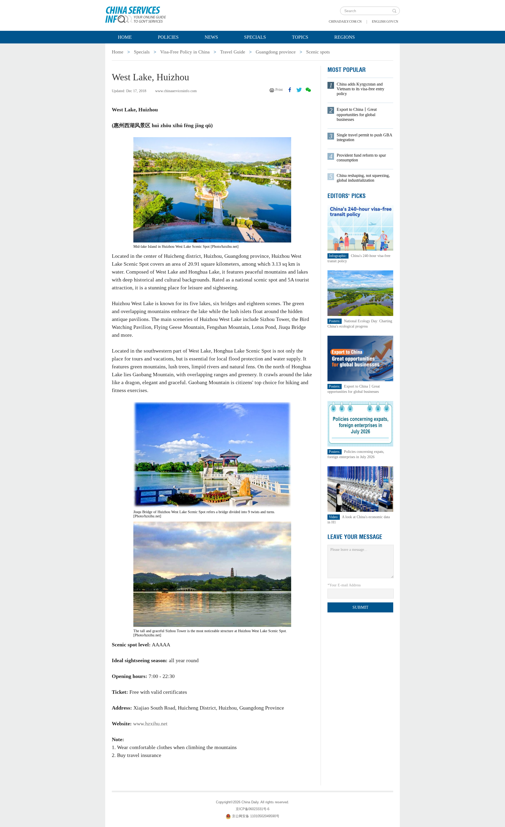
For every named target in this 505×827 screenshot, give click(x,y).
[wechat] (308, 89)
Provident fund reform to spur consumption (361, 157)
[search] (394, 11)
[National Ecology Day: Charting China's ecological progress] (360, 293)
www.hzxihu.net (150, 723)
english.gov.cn (385, 21)
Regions (344, 37)
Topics (300, 37)
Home (125, 37)
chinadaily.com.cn (345, 21)
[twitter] (299, 89)
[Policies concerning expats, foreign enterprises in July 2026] (360, 423)
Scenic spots (318, 52)
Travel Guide (232, 52)
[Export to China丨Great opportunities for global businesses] (360, 358)
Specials (255, 37)
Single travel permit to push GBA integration (364, 137)
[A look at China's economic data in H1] (360, 489)
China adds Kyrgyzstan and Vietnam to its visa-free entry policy (360, 89)
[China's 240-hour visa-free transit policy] (360, 228)
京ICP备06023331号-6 (252, 809)
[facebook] (289, 89)
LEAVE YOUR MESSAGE (354, 537)
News (211, 37)
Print (279, 90)
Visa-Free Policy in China (185, 52)
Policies (168, 37)
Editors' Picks (346, 196)
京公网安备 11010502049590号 (255, 816)
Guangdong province (276, 52)
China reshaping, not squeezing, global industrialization (363, 177)
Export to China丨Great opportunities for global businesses (357, 114)
